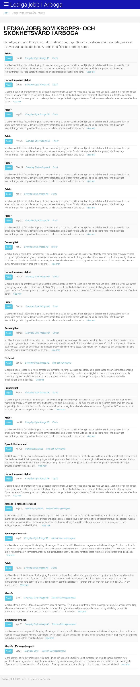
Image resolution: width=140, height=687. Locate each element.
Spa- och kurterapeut (61, 363)
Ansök (8, 58)
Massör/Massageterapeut (58, 508)
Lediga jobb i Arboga (36, 4)
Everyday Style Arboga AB (37, 58)
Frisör (55, 58)
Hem (6, 12)
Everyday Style (31, 651)
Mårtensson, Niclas (34, 449)
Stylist (55, 84)
